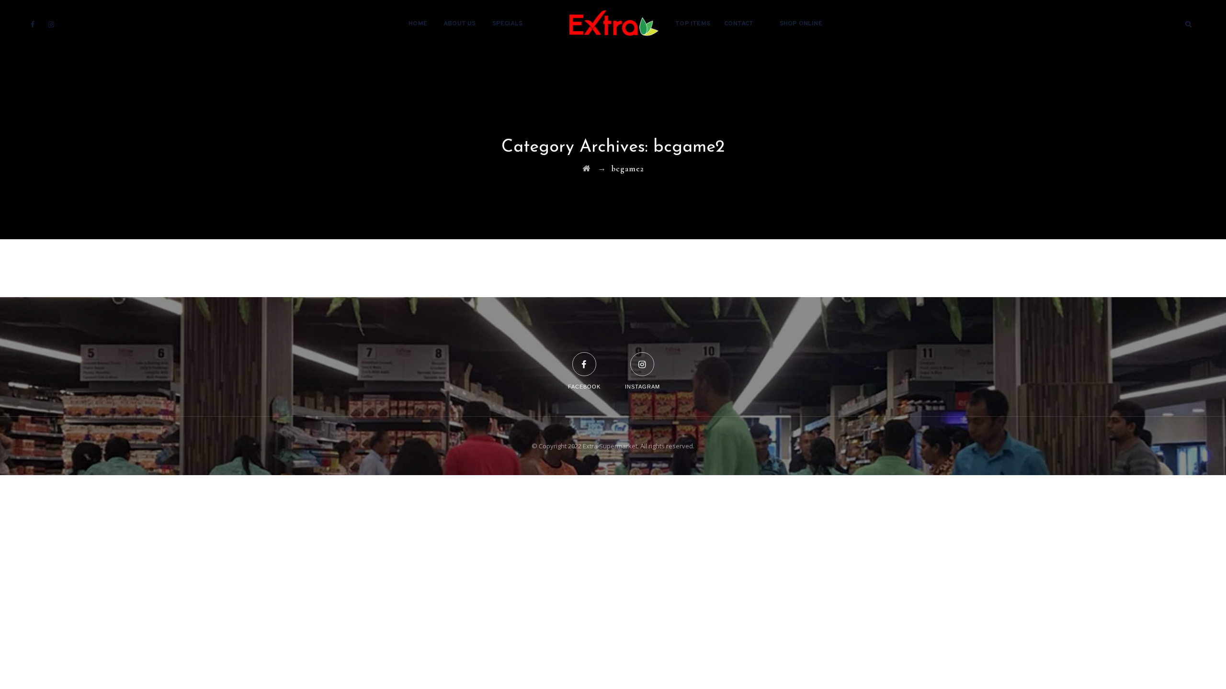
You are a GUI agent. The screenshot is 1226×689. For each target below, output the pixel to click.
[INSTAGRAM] (642, 358)
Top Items (692, 24)
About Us (459, 24)
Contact (738, 24)
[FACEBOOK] (584, 358)
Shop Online (801, 24)
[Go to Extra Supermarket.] (586, 169)
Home (418, 24)
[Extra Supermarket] (613, 24)
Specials (507, 24)
